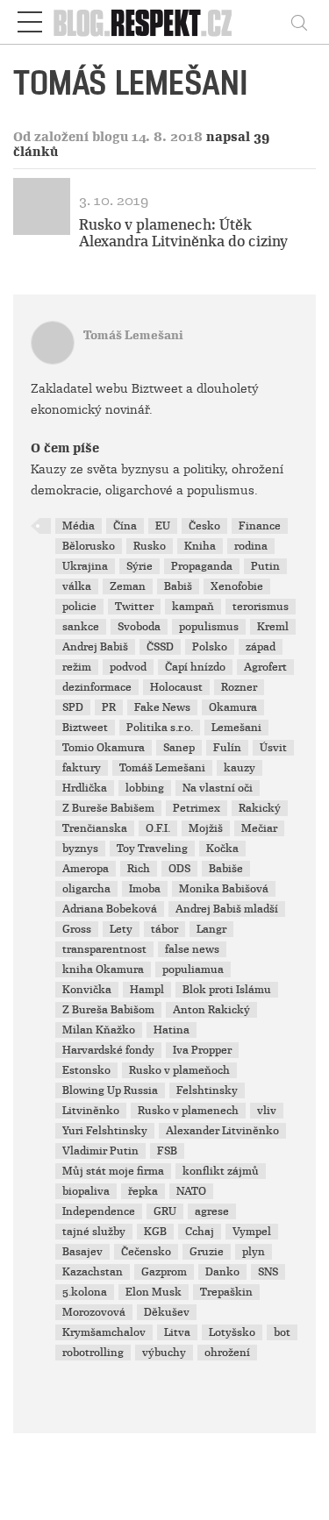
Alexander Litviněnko (222, 1131)
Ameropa (85, 869)
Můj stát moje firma (113, 1171)
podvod (128, 667)
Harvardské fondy (108, 1050)
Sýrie (139, 566)
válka (76, 586)
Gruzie (207, 1252)
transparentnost (104, 949)
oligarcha (86, 889)
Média (78, 526)
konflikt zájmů (220, 1171)
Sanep (179, 748)
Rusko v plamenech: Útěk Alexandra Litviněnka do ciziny (183, 233)
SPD (72, 707)
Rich (138, 869)
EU (162, 526)
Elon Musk (153, 1292)
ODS (179, 869)
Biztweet (85, 728)
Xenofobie (237, 586)
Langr (211, 929)
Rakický (260, 808)
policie (79, 607)
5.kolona (84, 1292)
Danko (222, 1272)
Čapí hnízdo (195, 667)
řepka (143, 1191)
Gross (76, 929)
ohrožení (227, 1353)
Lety (121, 929)
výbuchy (164, 1353)
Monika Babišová (223, 889)
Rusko (149, 546)
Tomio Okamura (103, 748)
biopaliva (86, 1191)
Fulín (227, 748)
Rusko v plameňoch (179, 1070)
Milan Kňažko (98, 1030)
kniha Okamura (103, 969)
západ (260, 647)
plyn (253, 1252)
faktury (81, 768)
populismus (209, 627)
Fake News (162, 707)
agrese (212, 1211)
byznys (80, 849)
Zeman (128, 586)
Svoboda (139, 627)
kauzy (239, 768)
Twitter (134, 607)
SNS (268, 1272)
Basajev (82, 1252)
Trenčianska (94, 828)
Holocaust (176, 687)
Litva (177, 1332)
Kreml (273, 627)
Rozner (239, 687)
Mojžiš (206, 828)
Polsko (209, 647)
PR (109, 707)
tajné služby (93, 1232)
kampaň (193, 607)
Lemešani (236, 728)
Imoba (145, 889)
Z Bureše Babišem (108, 808)
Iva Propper (202, 1050)
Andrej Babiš (95, 647)
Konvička (86, 990)
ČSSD (160, 647)
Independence (98, 1211)
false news (192, 949)
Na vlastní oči (217, 788)
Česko (204, 526)
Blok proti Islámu (226, 990)
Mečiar (259, 828)
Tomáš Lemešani (133, 335)
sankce (80, 627)
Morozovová (93, 1312)
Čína (125, 526)
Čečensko (146, 1252)
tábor (164, 929)
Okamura (233, 707)
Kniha (200, 546)
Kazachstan (92, 1272)
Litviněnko (90, 1111)
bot (282, 1332)
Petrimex (196, 808)
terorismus (260, 607)
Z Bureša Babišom (108, 1010)
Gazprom (164, 1272)
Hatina (172, 1030)
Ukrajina (85, 566)
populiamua (193, 969)
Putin (265, 566)
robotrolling (93, 1353)
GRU (165, 1211)
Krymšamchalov (104, 1332)
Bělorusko (88, 546)
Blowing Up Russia (110, 1090)
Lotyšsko (232, 1332)
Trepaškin (226, 1292)
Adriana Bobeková (109, 909)
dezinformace (97, 687)
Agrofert (265, 667)
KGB (155, 1232)
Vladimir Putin (100, 1151)
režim (76, 667)
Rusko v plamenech (188, 1111)
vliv (266, 1111)
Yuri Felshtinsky (104, 1131)
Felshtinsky (207, 1090)
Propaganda (201, 566)
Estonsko (86, 1070)
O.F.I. (158, 828)
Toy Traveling (152, 849)
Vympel (251, 1232)
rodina (251, 546)
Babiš (178, 586)
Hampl (147, 990)
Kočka (222, 849)
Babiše (226, 869)
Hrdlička (84, 788)
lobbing (144, 788)
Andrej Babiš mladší (226, 909)
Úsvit (273, 748)
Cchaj (199, 1232)
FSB (167, 1151)
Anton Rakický (211, 1010)
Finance (260, 526)
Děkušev (167, 1312)
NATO (191, 1191)
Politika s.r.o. (159, 728)
